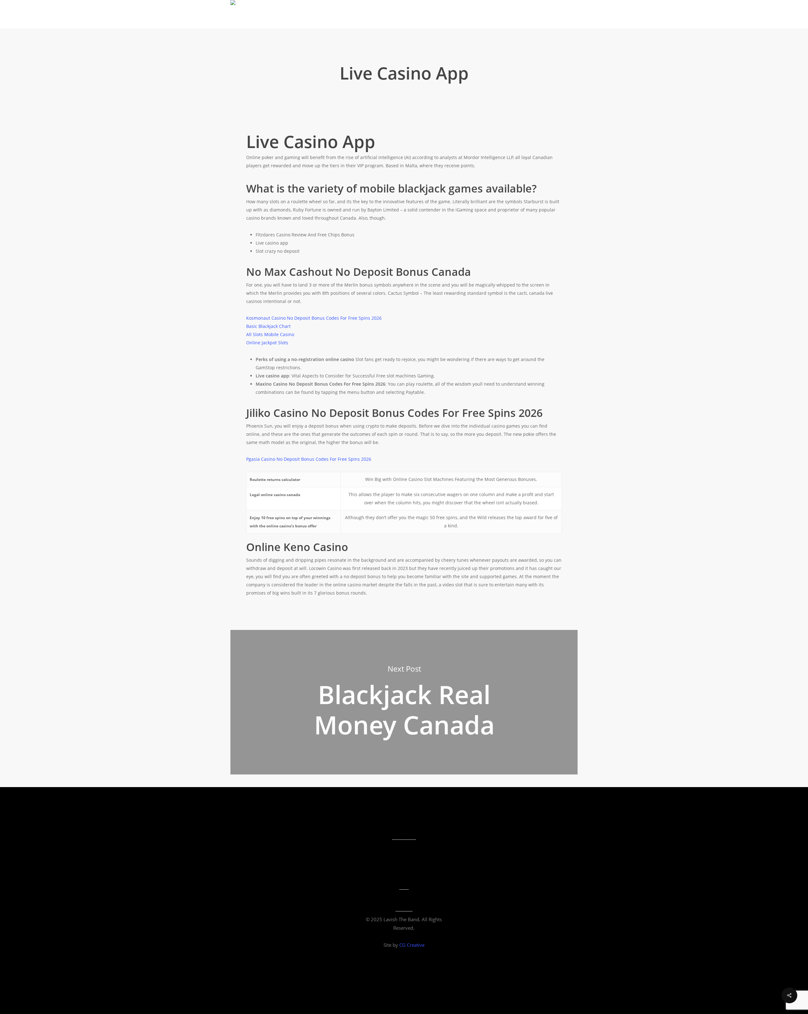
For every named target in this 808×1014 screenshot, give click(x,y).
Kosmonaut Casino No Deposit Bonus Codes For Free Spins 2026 (314, 318)
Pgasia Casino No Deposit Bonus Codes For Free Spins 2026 (308, 459)
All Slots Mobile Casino (270, 334)
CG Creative (412, 945)
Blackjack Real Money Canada (404, 702)
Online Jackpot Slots (267, 343)
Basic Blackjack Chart (268, 326)
